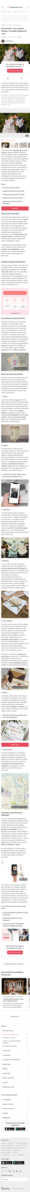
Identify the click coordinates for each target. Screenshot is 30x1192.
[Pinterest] (9, 1171)
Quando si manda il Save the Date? (13, 191)
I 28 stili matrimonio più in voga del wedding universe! (13, 1000)
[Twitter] (6, 1171)
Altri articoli (14, 1016)
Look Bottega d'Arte (20, 687)
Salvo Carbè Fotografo (9, 140)
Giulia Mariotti (9, 41)
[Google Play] (18, 1164)
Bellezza (5, 1069)
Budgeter (5, 1113)
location (17, 400)
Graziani (24, 615)
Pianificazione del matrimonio (20, 11)
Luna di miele (6, 1073)
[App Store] (6, 1164)
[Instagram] (13, 1171)
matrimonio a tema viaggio (9, 639)
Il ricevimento (7, 1055)
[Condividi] (8, 78)
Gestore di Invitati (8, 1104)
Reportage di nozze (8, 1087)
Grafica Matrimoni (20, 504)
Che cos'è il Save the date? (11, 187)
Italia (6, 1179)
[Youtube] (16, 1171)
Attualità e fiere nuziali (9, 1038)
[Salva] (21, 78)
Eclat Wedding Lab (20, 368)
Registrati (15, 208)
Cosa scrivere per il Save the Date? (14, 194)
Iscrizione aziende (6, 1152)
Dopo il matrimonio (8, 1078)
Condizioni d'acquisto (21, 1143)
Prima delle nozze (6, 11)
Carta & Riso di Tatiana (19, 555)
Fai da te (5, 1082)
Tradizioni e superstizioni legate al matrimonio (12, 1042)
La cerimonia (6, 1050)
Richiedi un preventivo (15, 70)
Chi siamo (15, 1152)
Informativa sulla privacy (7, 1145)
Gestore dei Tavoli (8, 1108)
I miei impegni (7, 1099)
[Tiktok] (20, 1171)
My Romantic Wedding (19, 807)
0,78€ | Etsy (15, 745)
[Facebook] (2, 1171)
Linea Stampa (22, 440)
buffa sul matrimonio (19, 350)
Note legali (11, 1143)
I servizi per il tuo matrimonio (11, 1060)
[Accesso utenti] (28, 7)
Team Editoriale (5, 1154)
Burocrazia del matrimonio (10, 1046)
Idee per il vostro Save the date (13, 198)
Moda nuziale (6, 1064)
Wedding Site (7, 1118)
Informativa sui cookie (21, 1145)
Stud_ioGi (23, 879)
